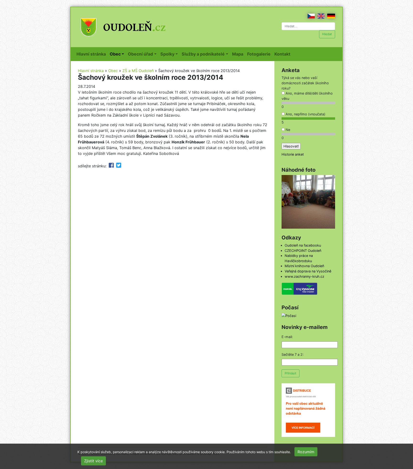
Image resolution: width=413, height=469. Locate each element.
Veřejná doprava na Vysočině (308, 271)
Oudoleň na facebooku (303, 245)
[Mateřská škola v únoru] (308, 201)
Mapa (238, 54)
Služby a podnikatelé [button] (203, 54)
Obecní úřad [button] (140, 54)
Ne (287, 130)
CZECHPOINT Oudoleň (303, 251)
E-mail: (287, 337)
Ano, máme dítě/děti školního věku (307, 96)
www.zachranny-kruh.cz (304, 276)
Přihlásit (290, 373)
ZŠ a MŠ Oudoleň (138, 70)
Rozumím (306, 451)
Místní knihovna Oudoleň (304, 266)
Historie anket (293, 154)
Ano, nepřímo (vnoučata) (305, 114)
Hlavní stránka (92, 54)
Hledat (327, 34)
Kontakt (283, 54)
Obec (113, 70)
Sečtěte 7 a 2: (293, 354)
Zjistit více (93, 460)
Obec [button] (115, 54)
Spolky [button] (167, 54)
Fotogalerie (259, 54)
